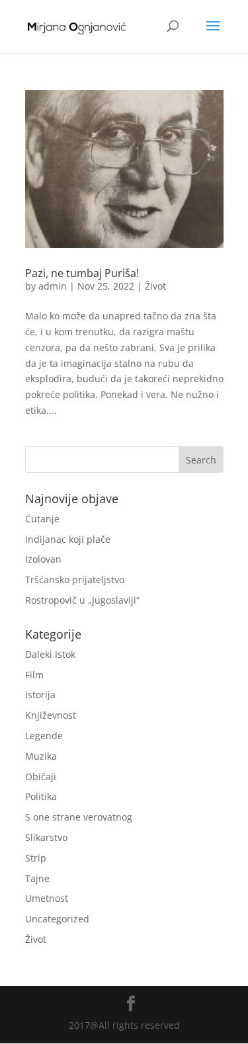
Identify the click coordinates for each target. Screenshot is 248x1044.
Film (34, 674)
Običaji (40, 776)
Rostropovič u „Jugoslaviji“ (82, 600)
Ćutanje (42, 518)
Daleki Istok (50, 654)
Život (155, 286)
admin (52, 286)
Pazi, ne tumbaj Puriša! (82, 273)
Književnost (50, 715)
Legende (44, 735)
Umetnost (46, 898)
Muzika (41, 756)
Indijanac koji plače (67, 539)
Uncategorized (57, 918)
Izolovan (43, 559)
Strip (35, 858)
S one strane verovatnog (78, 817)
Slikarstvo (46, 837)
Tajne (37, 878)
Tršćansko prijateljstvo (74, 579)
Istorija (40, 694)
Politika (41, 796)
